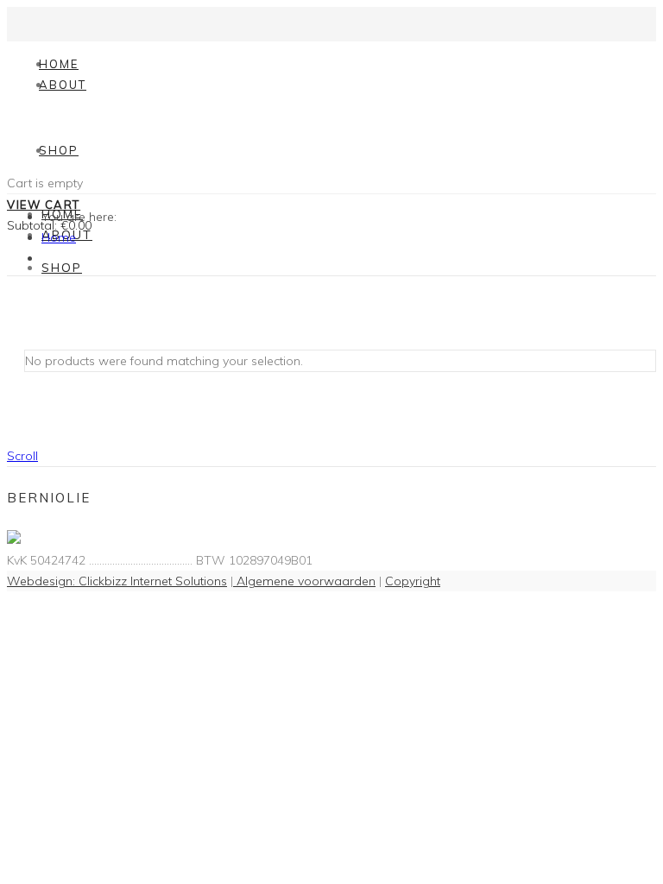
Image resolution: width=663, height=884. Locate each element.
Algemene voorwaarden (304, 581)
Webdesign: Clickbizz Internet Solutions (117, 581)
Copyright (412, 581)
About (62, 85)
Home (59, 64)
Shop (59, 150)
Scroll (22, 456)
